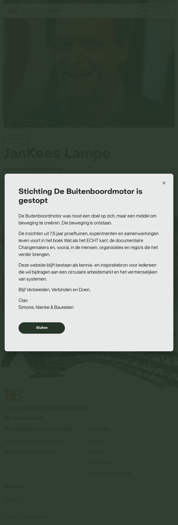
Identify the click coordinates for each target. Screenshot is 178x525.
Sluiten (42, 328)
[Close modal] (164, 183)
